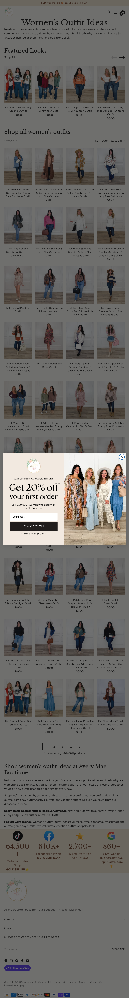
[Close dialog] (122, 457)
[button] (34, 533)
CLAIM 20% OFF (34, 526)
